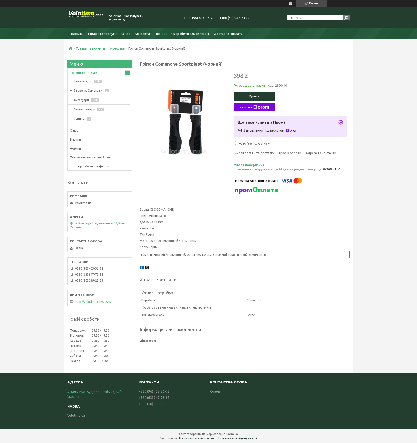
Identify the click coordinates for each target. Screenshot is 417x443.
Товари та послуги (102, 34)
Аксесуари (117, 48)
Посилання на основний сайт (91, 157)
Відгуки (75, 139)
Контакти (142, 34)
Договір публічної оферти (89, 166)
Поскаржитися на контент (197, 438)
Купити (254, 96)
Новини (161, 34)
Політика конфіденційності (237, 438)
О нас (125, 34)
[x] (147, 268)
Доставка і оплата (228, 34)
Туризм (79, 118)
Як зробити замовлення (190, 34)
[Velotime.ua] (85, 17)
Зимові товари (84, 109)
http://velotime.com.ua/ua (93, 301)
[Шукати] (346, 17)
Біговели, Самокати (88, 90)
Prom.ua (232, 434)
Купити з (246, 107)
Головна (76, 34)
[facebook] (142, 268)
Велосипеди (82, 81)
